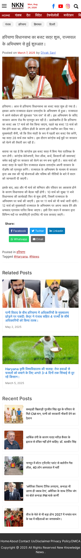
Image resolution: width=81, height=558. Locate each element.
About (13, 541)
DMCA (75, 541)
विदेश (38, 15)
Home (6, 15)
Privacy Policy (61, 541)
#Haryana (21, 256)
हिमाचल (37, 24)
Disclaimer (42, 541)
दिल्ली (52, 24)
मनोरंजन (68, 15)
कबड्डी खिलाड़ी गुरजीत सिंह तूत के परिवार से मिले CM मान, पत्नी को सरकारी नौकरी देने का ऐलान (51, 413)
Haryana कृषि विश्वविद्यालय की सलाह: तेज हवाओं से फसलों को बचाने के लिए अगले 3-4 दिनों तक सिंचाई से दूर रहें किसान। (39, 373)
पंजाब (18, 15)
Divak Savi (48, 52)
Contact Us (27, 541)
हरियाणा (22, 24)
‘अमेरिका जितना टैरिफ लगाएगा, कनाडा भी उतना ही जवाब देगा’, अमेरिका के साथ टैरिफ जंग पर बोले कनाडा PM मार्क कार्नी (51, 491)
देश (28, 15)
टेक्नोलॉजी (53, 15)
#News (34, 256)
